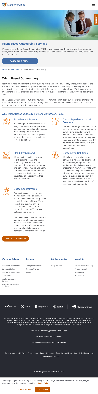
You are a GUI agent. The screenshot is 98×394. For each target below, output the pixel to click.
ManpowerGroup (13, 5)
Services (15, 69)
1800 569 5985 (56, 337)
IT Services (6, 276)
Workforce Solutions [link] (11, 259)
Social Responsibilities (64, 353)
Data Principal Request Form (84, 353)
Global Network (81, 269)
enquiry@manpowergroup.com (55, 331)
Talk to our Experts (19, 61)
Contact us (79, 276)
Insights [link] (30, 259)
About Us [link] (79, 259)
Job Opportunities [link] (59, 259)
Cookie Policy (21, 353)
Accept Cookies (42, 389)
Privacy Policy (33, 353)
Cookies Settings (25, 389)
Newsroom (79, 272)
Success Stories (32, 269)
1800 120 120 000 (59, 343)
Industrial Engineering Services (10, 285)
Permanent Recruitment (11, 266)
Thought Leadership (34, 266)
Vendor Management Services (10, 280)
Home (5, 69)
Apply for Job (56, 266)
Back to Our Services (16, 238)
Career (42, 353)
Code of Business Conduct (49, 356)
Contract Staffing (8, 269)
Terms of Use (10, 353)
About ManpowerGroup (84, 266)
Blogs (28, 272)
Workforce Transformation (12, 272)
